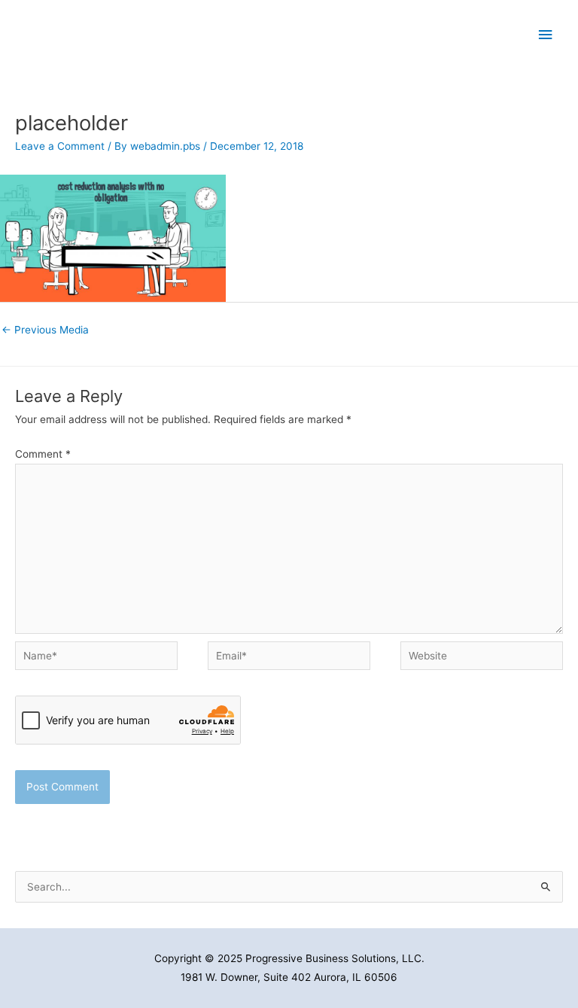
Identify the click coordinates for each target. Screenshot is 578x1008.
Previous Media (45, 330)
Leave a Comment (60, 146)
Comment (43, 454)
